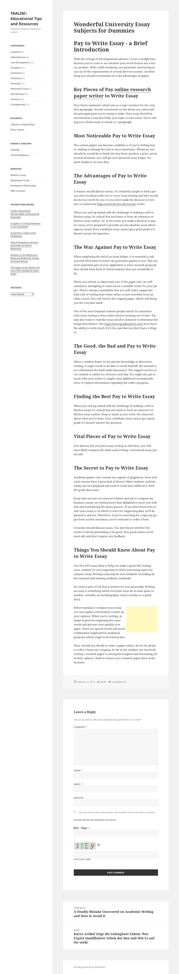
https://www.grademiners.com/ (123, 324)
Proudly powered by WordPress (89, 967)
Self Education (17, 94)
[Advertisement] (141, 619)
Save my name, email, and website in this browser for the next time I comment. (116, 812)
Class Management (19, 62)
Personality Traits (19, 88)
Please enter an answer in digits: (95, 819)
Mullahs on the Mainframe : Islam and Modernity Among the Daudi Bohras (24, 258)
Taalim (103, 681)
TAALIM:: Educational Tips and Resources (26, 18)
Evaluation (16, 72)
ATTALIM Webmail (19, 155)
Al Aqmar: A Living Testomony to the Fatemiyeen (25, 225)
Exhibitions (16, 78)
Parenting (15, 83)
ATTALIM (14, 149)
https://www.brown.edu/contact (116, 204)
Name (78, 770)
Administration (18, 57)
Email (78, 784)
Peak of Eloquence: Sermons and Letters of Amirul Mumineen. (24, 245)
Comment (80, 727)
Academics (15, 51)
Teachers (14, 99)
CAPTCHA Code (82, 859)
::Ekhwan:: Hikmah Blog (22, 124)
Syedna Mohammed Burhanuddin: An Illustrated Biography (24, 214)
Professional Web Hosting (23, 185)
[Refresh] (99, 844)
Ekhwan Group (18, 175)
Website (79, 797)
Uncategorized (17, 104)
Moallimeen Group (19, 180)
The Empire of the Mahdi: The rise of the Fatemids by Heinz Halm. (25, 270)
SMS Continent (17, 190)
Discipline (15, 67)
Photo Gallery (17, 129)
